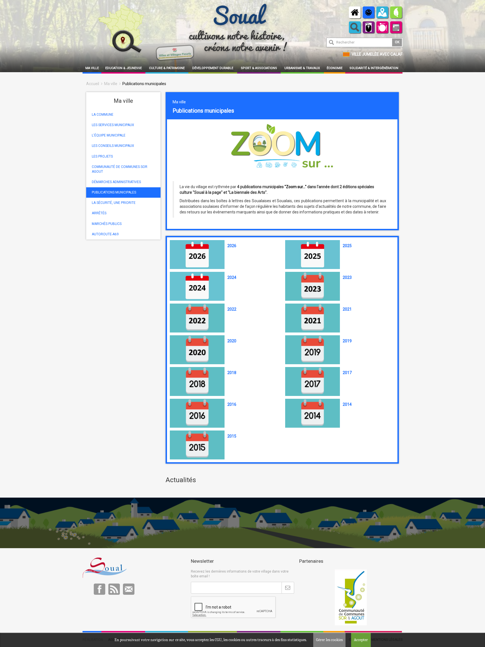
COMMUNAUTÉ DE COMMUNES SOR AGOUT (119, 169)
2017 (347, 372)
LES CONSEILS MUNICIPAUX (113, 146)
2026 (231, 245)
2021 (347, 309)
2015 (231, 436)
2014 (347, 404)
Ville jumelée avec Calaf (377, 54)
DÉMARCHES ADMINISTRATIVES (116, 182)
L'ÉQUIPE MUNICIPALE (108, 135)
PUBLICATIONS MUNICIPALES (114, 192)
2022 (231, 309)
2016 (231, 404)
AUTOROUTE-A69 (105, 234)
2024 (231, 277)
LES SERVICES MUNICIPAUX (113, 125)
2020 (231, 341)
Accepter (361, 639)
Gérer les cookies (329, 639)
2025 (347, 245)
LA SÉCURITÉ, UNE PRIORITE (114, 203)
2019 (347, 341)
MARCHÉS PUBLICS (107, 224)
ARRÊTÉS (99, 213)
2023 (347, 277)
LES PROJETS (102, 156)
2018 (231, 372)
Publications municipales (144, 83)
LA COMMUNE (102, 115)
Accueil (92, 83)
